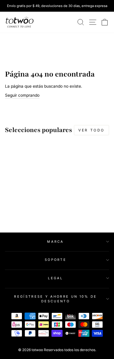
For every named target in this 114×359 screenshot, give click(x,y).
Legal (55, 278)
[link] (19, 22)
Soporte (55, 260)
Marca (55, 242)
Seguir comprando (22, 95)
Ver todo (91, 130)
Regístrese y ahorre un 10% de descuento (55, 298)
